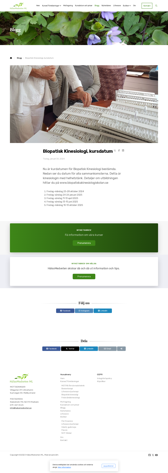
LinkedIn (103, 311)
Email (109, 349)
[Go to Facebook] (149, 455)
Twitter (71, 349)
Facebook (66, 311)
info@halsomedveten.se (21, 408)
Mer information (64, 467)
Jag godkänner (109, 466)
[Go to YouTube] (156, 455)
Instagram (85, 311)
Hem (15, 24)
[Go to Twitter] (153, 455)
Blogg (19, 58)
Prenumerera (84, 243)
